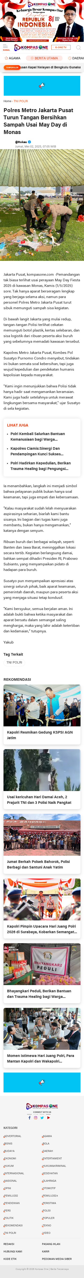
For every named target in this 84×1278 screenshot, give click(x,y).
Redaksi (9, 1244)
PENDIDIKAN (12, 1203)
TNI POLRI (14, 662)
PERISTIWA (49, 1203)
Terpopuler (12, 68)
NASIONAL (10, 1181)
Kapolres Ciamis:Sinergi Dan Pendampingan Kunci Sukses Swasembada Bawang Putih (35, 452)
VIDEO (46, 1233)
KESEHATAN (50, 1173)
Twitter (42, 1123)
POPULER (48, 1218)
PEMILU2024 (50, 1195)
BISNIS (8, 1143)
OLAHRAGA (49, 1181)
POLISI (47, 1210)
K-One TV (60, 47)
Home (7, 101)
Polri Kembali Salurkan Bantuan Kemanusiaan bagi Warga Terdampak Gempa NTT (37, 437)
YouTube (48, 1123)
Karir (45, 1251)
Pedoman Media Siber (57, 1259)
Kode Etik (10, 1259)
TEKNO (47, 1225)
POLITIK (9, 1218)
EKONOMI (10, 1158)
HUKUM (9, 1166)
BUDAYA (9, 1151)
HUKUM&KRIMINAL (54, 1166)
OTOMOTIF (49, 1188)
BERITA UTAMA (46, 58)
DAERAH (48, 1151)
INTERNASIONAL (14, 1173)
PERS (7, 1210)
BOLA (46, 1143)
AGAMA (14, 58)
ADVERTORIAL (12, 1136)
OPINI (7, 1188)
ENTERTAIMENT (52, 1158)
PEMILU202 (11, 1195)
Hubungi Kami (13, 1251)
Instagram (35, 1123)
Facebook (29, 1123)
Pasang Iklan (51, 1244)
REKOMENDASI (13, 1225)
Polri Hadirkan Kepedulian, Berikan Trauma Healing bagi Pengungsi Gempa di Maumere (40, 467)
